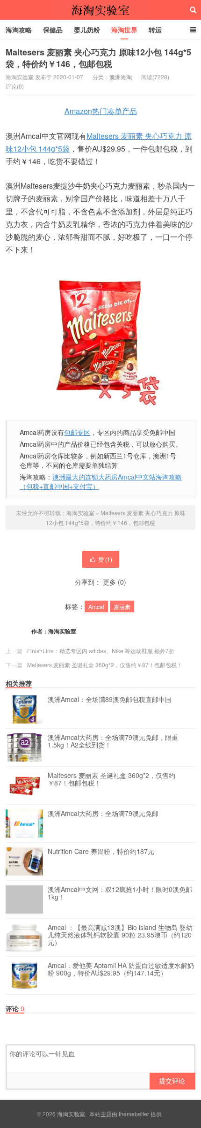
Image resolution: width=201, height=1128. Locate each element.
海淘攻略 (19, 29)
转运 (155, 29)
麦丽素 (122, 606)
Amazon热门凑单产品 (101, 111)
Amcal (96, 606)
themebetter (134, 1114)
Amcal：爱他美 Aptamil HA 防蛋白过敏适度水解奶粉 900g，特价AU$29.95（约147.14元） (121, 969)
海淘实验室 (100, 10)
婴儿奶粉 (87, 29)
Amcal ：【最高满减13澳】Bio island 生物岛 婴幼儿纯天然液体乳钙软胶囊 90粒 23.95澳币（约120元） (120, 935)
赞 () (105, 559)
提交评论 (172, 1080)
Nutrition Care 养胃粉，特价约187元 (101, 851)
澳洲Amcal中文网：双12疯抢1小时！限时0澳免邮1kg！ (120, 893)
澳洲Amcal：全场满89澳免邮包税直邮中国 (110, 699)
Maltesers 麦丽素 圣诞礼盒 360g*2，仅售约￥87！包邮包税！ (104, 665)
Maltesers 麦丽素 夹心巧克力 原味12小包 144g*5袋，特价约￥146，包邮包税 (98, 58)
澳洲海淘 (120, 77)
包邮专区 (77, 432)
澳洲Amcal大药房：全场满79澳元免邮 (103, 813)
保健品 (53, 29)
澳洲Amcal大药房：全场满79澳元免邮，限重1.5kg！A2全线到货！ (113, 741)
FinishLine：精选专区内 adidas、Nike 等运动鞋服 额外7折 (100, 651)
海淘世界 (124, 29)
